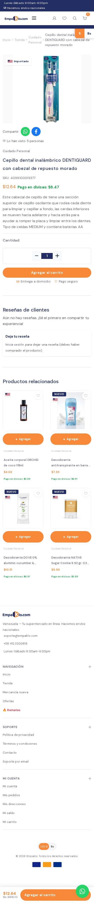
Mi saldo (9, 813)
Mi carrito (10, 822)
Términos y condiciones (20, 744)
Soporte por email (16, 761)
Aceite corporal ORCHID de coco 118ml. (21, 462)
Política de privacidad (18, 735)
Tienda (19, 40)
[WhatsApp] (82, 891)
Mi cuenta (10, 786)
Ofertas (8, 701)
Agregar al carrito (47, 272)
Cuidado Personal (35, 39)
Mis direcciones (14, 804)
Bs (52, 846)
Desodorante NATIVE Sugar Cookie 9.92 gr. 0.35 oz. (70, 561)
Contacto (10, 753)
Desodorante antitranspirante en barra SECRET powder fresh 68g (70, 463)
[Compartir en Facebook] (36, 131)
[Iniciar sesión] (54, 18)
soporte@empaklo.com (20, 636)
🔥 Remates (12, 710)
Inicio (7, 40)
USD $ (44, 846)
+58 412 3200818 (15, 643)
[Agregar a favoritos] (38, 395)
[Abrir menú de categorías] (34, 18)
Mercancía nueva (15, 692)
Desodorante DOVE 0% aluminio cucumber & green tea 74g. (20, 561)
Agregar (23, 439)
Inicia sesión (14, 344)
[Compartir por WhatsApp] (25, 131)
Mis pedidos (11, 795)
